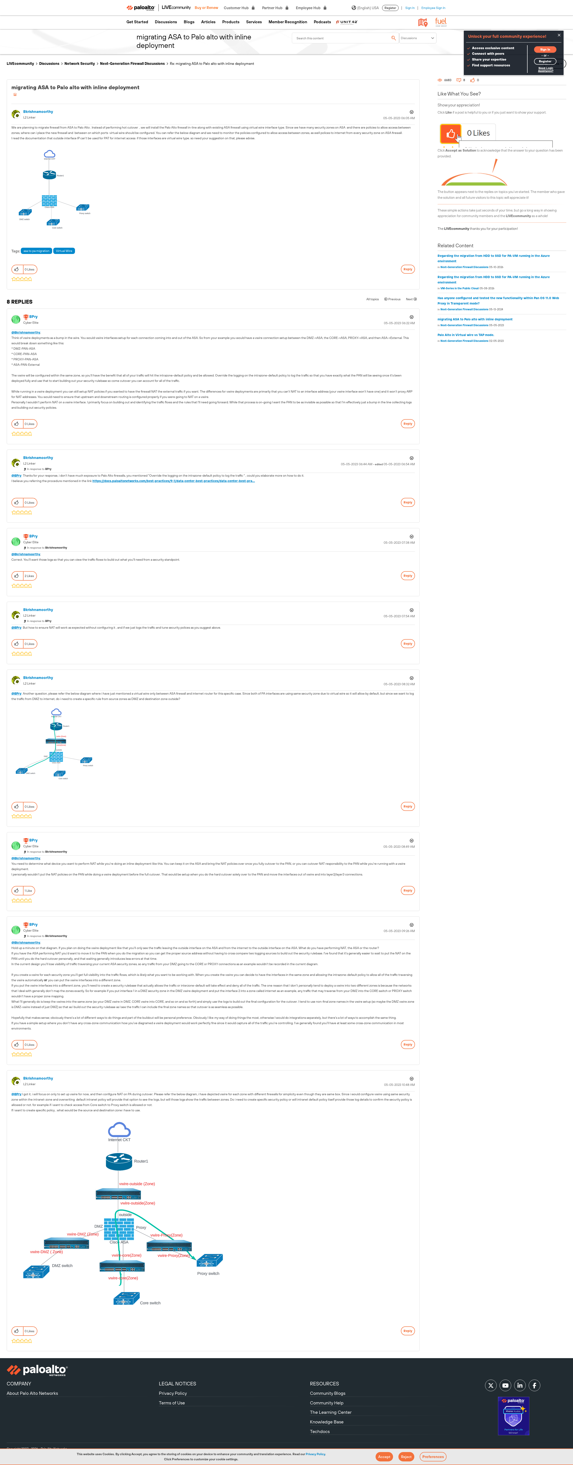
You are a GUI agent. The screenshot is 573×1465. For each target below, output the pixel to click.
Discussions (166, 22)
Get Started (137, 22)
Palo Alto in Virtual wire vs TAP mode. (466, 335)
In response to (39, 469)
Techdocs (320, 1431)
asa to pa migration (36, 251)
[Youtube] (505, 1385)
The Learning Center (331, 1412)
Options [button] (411, 112)
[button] (384, 1456)
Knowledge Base (327, 1421)
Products (230, 22)
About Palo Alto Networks (32, 1393)
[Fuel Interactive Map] (423, 22)
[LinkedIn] (520, 1385)
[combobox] (345, 38)
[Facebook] (534, 1385)
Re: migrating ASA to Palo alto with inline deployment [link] (212, 63)
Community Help (327, 1402)
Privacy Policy (315, 1454)
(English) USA (368, 8)
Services (254, 22)
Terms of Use (172, 1402)
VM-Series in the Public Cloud (459, 288)
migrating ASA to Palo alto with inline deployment (475, 319)
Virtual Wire (64, 251)
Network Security (79, 63)
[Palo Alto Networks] (82, 1370)
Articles (208, 22)
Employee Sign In (433, 8)
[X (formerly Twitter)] (491, 1385)
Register (390, 8)
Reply (408, 269)
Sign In (410, 8)
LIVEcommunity (20, 63)
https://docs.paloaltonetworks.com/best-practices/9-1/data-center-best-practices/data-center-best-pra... (173, 481)
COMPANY (19, 1384)
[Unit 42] (347, 22)
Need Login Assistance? (545, 70)
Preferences (433, 1457)
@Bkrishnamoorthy (25, 332)
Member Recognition (288, 22)
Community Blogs (327, 1393)
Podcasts (322, 22)
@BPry (16, 475)
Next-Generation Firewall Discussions (132, 63)
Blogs (189, 22)
